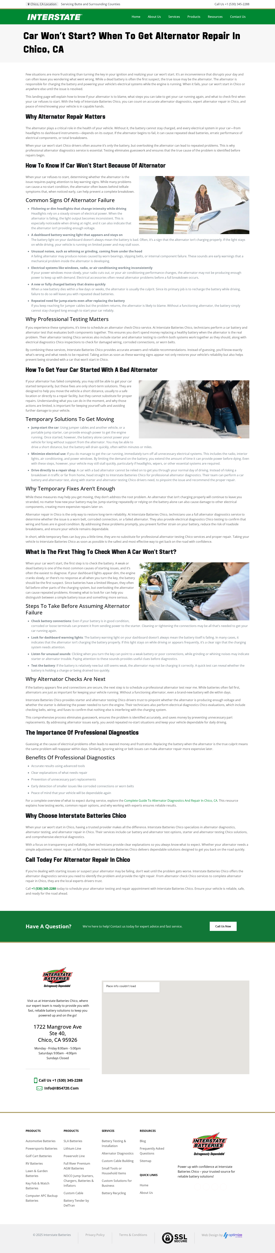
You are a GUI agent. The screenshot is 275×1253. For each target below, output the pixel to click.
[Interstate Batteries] (55, 16)
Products (33, 1131)
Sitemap (145, 1161)
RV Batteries (34, 1163)
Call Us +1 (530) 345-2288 (232, 4)
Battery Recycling (114, 1193)
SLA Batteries (73, 1141)
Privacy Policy (95, 1235)
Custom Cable (73, 1193)
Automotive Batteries (41, 1141)
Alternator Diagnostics (118, 1153)
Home (144, 1185)
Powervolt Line (74, 1156)
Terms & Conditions (133, 1235)
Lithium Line (72, 1148)
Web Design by (212, 1235)
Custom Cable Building (118, 1161)
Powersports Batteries (41, 1148)
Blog (143, 1141)
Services (108, 1131)
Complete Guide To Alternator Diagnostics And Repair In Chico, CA (170, 801)
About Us (146, 1193)
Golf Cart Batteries (39, 1156)
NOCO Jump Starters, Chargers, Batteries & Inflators (79, 1181)
